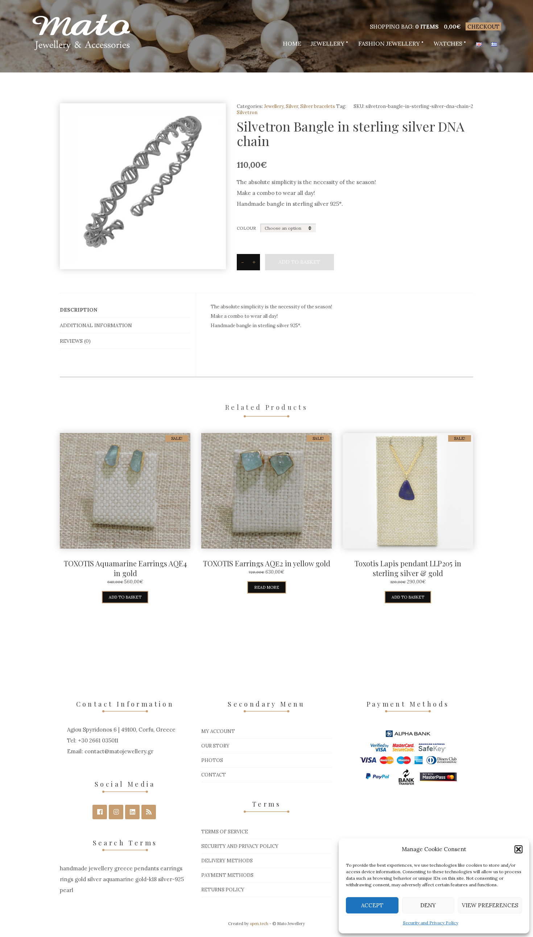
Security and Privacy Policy (430, 922)
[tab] (125, 310)
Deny (428, 905)
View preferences (490, 905)
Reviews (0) (75, 341)
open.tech (259, 923)
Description (78, 310)
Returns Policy (222, 890)
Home (292, 43)
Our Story (215, 746)
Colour (246, 228)
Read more (266, 587)
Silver (292, 106)
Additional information (96, 325)
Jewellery (327, 43)
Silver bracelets (317, 106)
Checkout (483, 26)
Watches (448, 43)
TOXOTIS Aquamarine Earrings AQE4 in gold (125, 568)
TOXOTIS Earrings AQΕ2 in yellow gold (266, 563)
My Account (218, 731)
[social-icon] (99, 812)
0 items (427, 26)
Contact (213, 775)
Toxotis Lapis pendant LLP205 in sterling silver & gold (408, 568)
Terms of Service (224, 832)
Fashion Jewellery (389, 43)
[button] (518, 849)
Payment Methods (227, 875)
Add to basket (299, 262)
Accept (372, 905)
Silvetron (247, 112)
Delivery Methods (227, 861)
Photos (212, 760)
